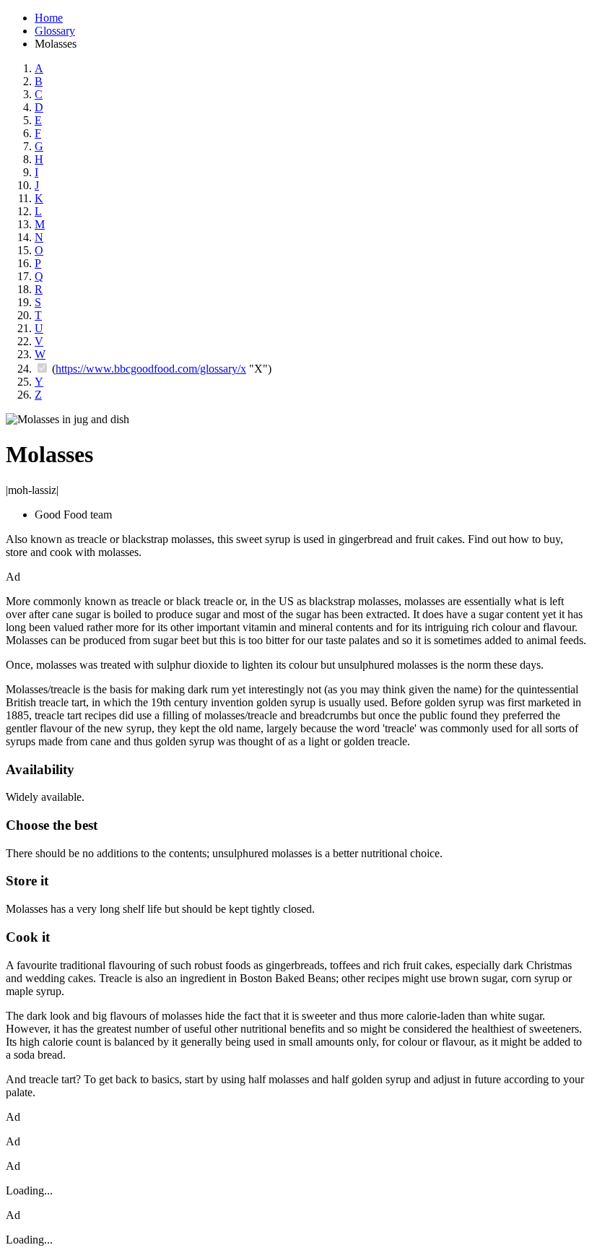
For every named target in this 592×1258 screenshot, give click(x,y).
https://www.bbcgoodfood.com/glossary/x (151, 369)
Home (49, 18)
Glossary (55, 31)
